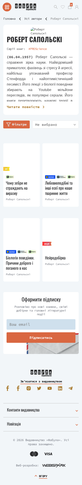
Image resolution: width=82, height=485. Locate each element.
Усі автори (33, 19)
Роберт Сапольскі (18, 199)
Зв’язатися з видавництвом (41, 381)
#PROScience (37, 49)
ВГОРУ (43, 476)
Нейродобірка (55, 257)
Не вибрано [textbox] (46, 124)
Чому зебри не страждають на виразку (17, 188)
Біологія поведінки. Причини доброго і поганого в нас (20, 263)
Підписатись (41, 337)
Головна (9, 19)
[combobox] (55, 124)
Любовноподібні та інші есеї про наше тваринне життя (59, 188)
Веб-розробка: (27, 465)
